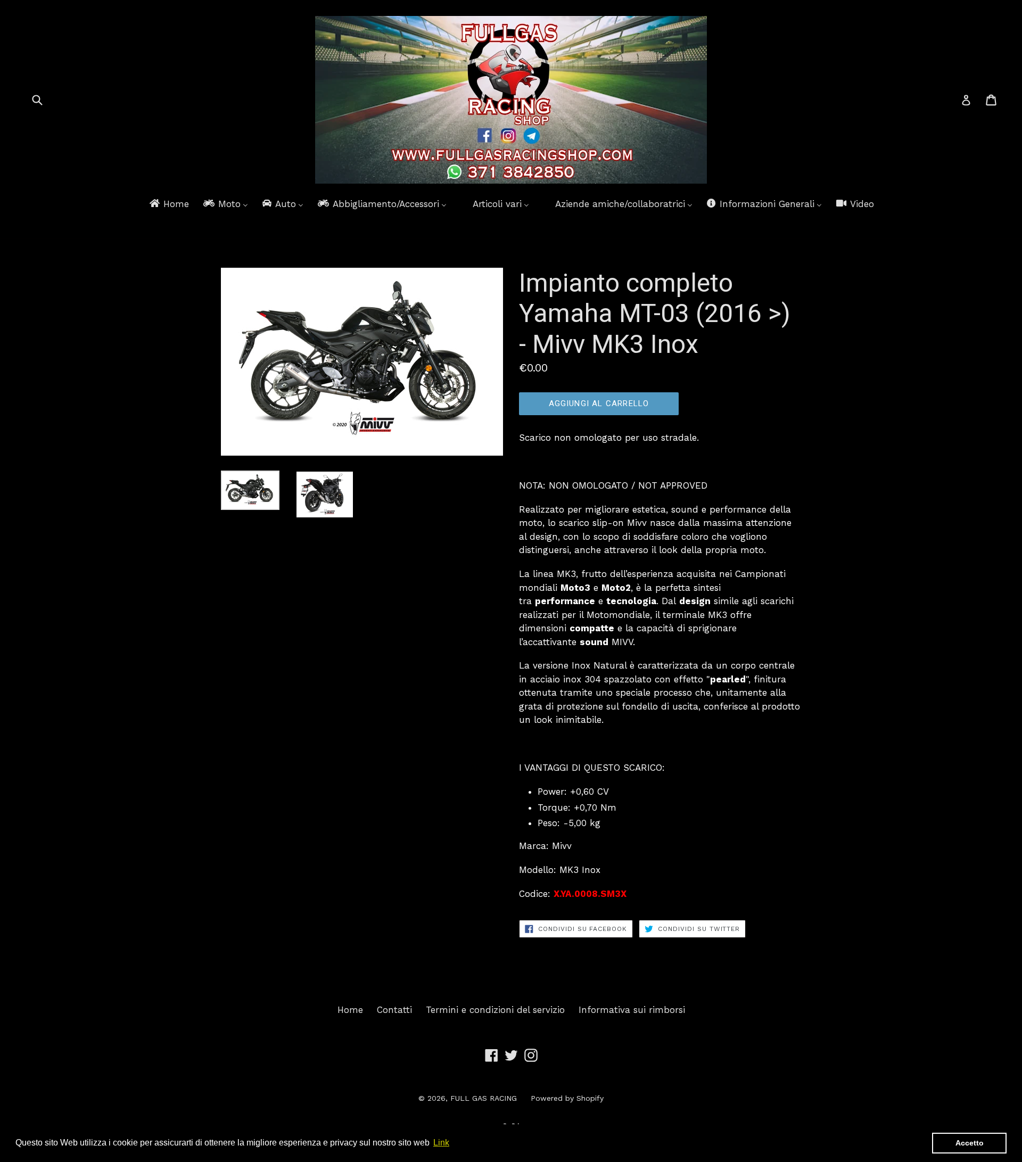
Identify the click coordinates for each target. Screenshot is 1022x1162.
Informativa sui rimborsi (632, 1009)
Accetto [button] (969, 1143)
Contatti (394, 1009)
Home (350, 1009)
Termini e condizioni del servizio (495, 1009)
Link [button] (441, 1142)
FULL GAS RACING (483, 1098)
